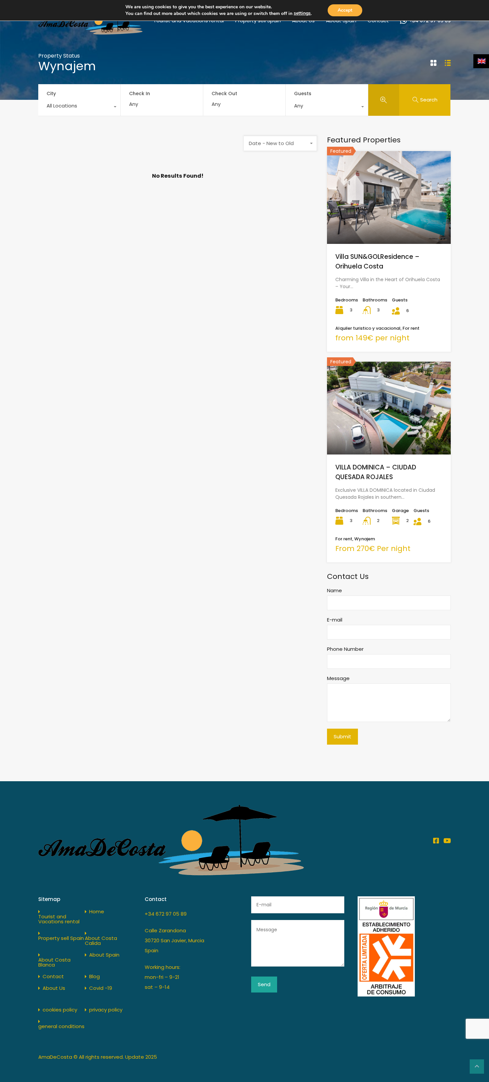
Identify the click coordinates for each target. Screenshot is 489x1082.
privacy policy (105, 1009)
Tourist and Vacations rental (59, 919)
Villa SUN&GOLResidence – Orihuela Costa (377, 261)
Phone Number (345, 649)
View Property (389, 225)
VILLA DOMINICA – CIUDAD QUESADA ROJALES (375, 472)
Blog (94, 976)
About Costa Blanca (54, 962)
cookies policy (60, 1009)
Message (338, 678)
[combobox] (79, 107)
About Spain (104, 954)
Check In (139, 93)
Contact (53, 976)
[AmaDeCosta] (90, 31)
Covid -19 (100, 988)
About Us (54, 988)
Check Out (224, 93)
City (51, 93)
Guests (302, 93)
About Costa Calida (101, 941)
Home (96, 911)
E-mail (334, 620)
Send (264, 984)
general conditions (61, 1026)
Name (334, 591)
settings (302, 13)
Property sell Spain (61, 938)
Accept (345, 10)
